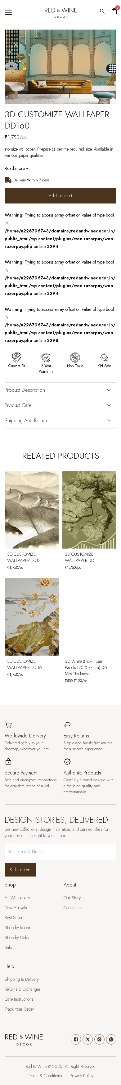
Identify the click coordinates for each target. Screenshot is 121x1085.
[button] (8, 12)
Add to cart (60, 196)
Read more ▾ (16, 168)
